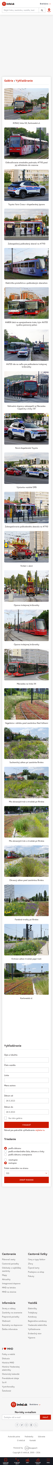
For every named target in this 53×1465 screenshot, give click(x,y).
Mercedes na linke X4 (26, 683)
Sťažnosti (6, 1321)
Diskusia (6, 1358)
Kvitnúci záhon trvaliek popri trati (26, 958)
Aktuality (6, 1279)
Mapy (4, 1275)
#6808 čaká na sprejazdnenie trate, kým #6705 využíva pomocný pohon (26, 323)
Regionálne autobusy (37, 1321)
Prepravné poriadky (10, 1316)
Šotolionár (6, 1390)
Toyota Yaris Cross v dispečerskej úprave (26, 204)
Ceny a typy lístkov (36, 1259)
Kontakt (33, 1440)
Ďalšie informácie (10, 1329)
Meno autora (9, 1085)
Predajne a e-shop (36, 1271)
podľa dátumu (14, 1148)
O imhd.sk (21, 1440)
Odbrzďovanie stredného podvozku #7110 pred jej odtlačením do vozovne (26, 163)
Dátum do (8, 1106)
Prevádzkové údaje (10, 1378)
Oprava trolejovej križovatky (26, 605)
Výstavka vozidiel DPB (27, 487)
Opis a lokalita (10, 1054)
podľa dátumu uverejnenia (20, 1154)
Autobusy (32, 1316)
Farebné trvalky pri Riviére (26, 919)
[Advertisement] (26, 46)
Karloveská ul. (26, 998)
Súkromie (41, 1436)
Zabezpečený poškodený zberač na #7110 (26, 243)
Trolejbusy (32, 1312)
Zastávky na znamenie (12, 1312)
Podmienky (29, 1436)
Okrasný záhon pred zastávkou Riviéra (26, 880)
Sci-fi (4, 1382)
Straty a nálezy (9, 1308)
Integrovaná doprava (11, 1283)
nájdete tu (40, 1130)
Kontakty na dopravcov (12, 1325)
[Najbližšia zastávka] (49, 10)
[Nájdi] (42, 10)
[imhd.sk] (8, 4)
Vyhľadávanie (24, 80)
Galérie (8, 80)
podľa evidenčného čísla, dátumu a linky (26, 1151)
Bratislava (34, 1404)
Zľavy (30, 1263)
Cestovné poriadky (10, 1263)
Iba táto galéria (15, 1118)
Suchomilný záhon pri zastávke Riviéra (26, 762)
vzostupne (13, 1159)
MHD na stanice (9, 1291)
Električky (32, 1308)
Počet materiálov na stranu (16, 1168)
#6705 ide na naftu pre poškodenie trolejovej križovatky (26, 365)
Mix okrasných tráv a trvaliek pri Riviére (26, 801)
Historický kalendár (11, 1374)
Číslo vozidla (9, 1065)
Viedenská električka (37, 1325)
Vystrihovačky (8, 1386)
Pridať (45, 1417)
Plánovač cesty (8, 1259)
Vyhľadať (26, 1125)
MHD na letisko (9, 1287)
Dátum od (8, 1095)
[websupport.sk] (31, 1448)
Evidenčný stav (34, 1333)
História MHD (8, 1362)
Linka (6, 1075)
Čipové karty (33, 1267)
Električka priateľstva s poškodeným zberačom (27, 283)
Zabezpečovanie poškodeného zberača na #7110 (26, 526)
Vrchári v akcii (26, 565)
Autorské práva (14, 1436)
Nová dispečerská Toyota (26, 448)
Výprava (31, 1337)
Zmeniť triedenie (26, 1180)
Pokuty (31, 1276)
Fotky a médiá (8, 1354)
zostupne (12, 1163)
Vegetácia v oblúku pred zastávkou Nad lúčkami (26, 723)
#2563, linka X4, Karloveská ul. (26, 123)
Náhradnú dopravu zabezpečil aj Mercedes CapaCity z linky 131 (26, 407)
